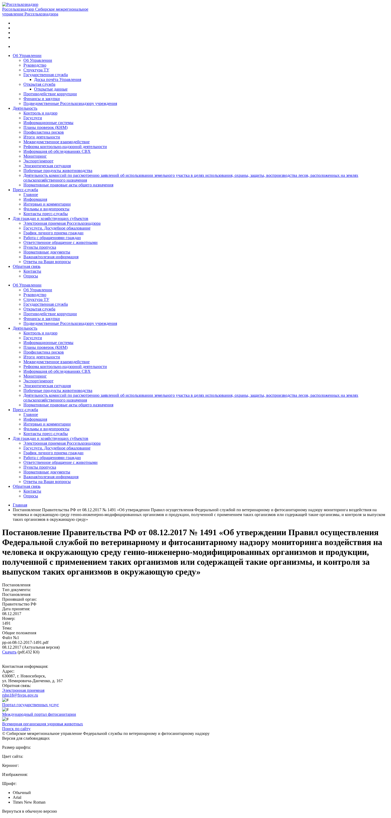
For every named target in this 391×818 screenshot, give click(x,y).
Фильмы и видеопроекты (46, 209)
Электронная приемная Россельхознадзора (62, 223)
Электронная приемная (23, 690)
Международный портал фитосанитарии (39, 714)
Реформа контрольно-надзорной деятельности (65, 146)
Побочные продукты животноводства (57, 170)
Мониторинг (35, 156)
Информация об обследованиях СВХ (57, 151)
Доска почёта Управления (57, 79)
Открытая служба (39, 84)
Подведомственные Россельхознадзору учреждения (70, 103)
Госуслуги (32, 118)
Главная (20, 505)
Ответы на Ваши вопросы (47, 261)
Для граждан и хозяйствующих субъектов (50, 218)
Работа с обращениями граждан (52, 237)
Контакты (32, 271)
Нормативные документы (46, 252)
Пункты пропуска (39, 247)
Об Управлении (27, 55)
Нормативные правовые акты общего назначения (68, 185)
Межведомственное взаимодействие (56, 142)
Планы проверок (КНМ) (45, 127)
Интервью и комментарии (47, 204)
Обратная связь (26, 266)
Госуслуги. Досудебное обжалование (56, 228)
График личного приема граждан (53, 233)
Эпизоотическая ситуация (47, 165)
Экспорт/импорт (38, 161)
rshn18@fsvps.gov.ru (20, 695)
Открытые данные (51, 89)
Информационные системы (48, 122)
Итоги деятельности (41, 137)
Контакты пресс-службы (45, 213)
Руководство (34, 65)
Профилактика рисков (43, 132)
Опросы (30, 276)
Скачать (9, 652)
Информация (35, 199)
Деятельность (25, 108)
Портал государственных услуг (30, 704)
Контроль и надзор (40, 113)
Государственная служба (45, 74)
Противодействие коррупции (50, 94)
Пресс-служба (25, 189)
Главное (30, 194)
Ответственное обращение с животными (60, 242)
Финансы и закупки (41, 98)
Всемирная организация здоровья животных (42, 724)
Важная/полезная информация (50, 257)
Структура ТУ (36, 70)
